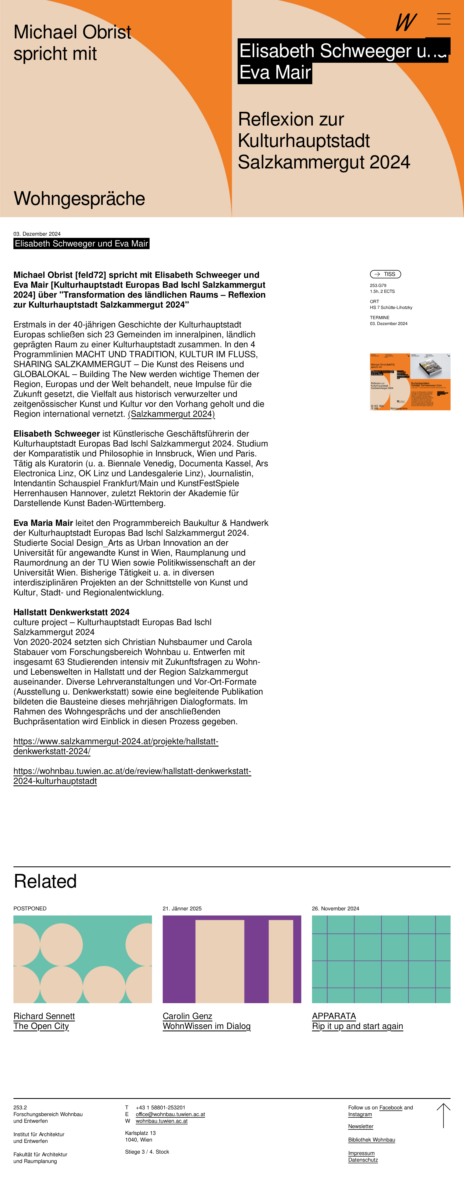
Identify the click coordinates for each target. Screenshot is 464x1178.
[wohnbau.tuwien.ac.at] (423, 34)
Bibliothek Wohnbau (371, 1139)
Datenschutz (363, 1159)
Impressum (361, 1153)
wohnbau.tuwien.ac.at (162, 1120)
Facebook (391, 1107)
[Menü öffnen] (444, 18)
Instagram (360, 1114)
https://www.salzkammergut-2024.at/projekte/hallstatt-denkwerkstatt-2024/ (116, 746)
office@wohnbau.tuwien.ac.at (170, 1114)
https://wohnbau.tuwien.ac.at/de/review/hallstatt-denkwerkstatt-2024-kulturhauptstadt (132, 775)
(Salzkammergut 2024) (171, 413)
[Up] (444, 1134)
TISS (389, 274)
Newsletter (361, 1126)
